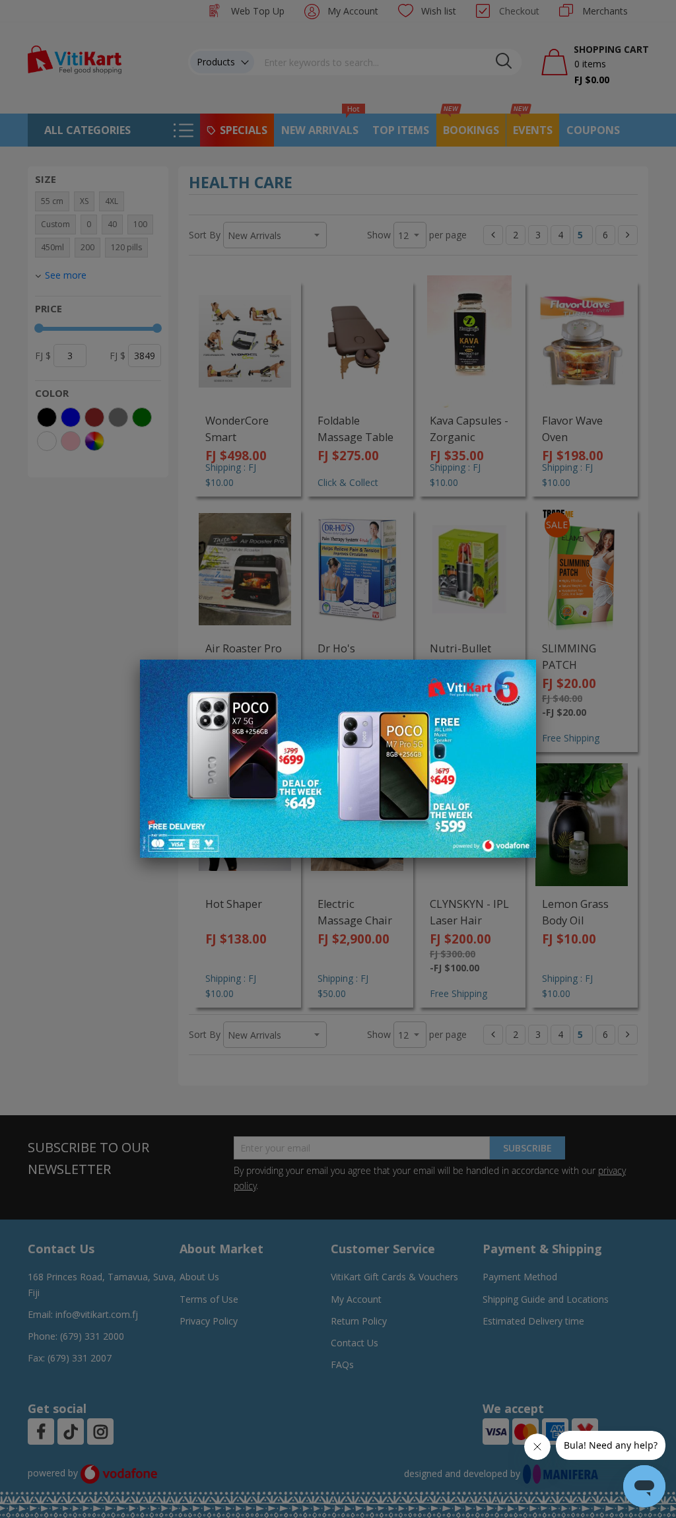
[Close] (517, 677)
